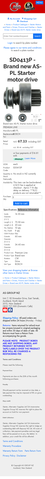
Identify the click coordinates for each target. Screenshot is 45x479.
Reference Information (28, 209)
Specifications (10, 209)
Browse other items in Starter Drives (20, 272)
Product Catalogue (20, 24)
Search (37, 36)
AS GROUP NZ (28, 465)
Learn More (30, 158)
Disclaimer (21, 455)
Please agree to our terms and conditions (22, 47)
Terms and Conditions (13, 441)
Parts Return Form (33, 450)
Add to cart (21, 203)
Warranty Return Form (13, 450)
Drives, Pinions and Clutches (23, 27)
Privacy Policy (9, 455)
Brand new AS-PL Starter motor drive (26, 29)
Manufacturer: (9, 130)
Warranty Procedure (12, 446)
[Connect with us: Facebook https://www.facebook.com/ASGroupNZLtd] (10, 310)
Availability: (8, 182)
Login (10, 43)
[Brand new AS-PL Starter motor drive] (22, 112)
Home (8, 24)
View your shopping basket (15, 270)
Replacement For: (8, 135)
